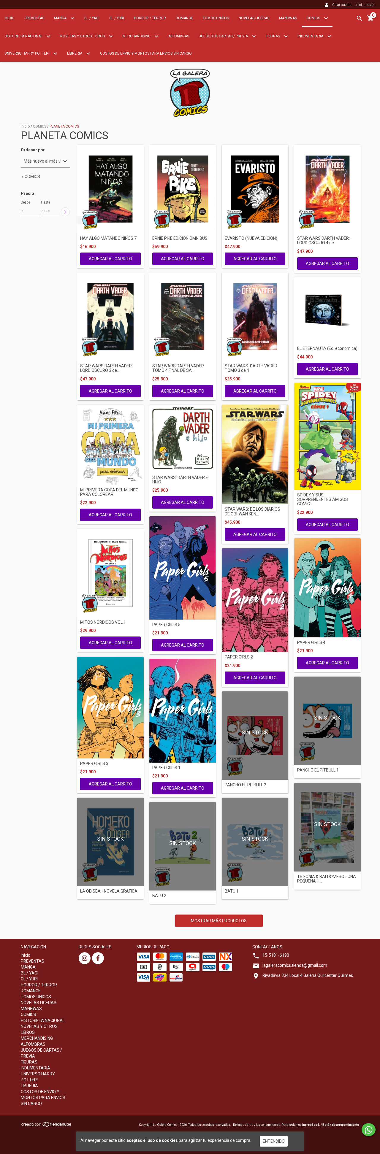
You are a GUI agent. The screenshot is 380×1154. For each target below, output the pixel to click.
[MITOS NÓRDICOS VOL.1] (110, 573)
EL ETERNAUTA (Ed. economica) (327, 348)
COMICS (314, 18)
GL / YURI (116, 18)
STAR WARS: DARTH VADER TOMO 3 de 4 (251, 368)
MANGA (60, 18)
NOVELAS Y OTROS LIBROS (83, 36)
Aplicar (65, 211)
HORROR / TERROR (150, 18)
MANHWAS (288, 18)
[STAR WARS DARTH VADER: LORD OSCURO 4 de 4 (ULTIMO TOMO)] (327, 189)
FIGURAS (273, 36)
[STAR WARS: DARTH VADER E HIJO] (182, 438)
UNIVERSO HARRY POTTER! (27, 53)
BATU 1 (232, 891)
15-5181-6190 (275, 955)
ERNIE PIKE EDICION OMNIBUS (180, 238)
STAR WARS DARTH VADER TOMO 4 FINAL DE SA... (178, 368)
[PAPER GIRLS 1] (182, 711)
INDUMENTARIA (311, 36)
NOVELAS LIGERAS (254, 18)
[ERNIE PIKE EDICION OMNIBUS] (182, 189)
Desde (25, 202)
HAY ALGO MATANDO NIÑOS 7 (108, 238)
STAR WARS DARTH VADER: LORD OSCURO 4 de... (323, 240)
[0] (370, 20)
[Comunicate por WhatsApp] (369, 1129)
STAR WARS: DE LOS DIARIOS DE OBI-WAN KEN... (252, 511)
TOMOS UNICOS (216, 18)
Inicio (9, 18)
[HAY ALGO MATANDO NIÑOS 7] (110, 189)
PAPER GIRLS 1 (166, 768)
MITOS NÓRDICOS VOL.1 (103, 622)
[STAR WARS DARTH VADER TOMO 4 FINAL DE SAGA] (182, 316)
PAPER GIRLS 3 (94, 763)
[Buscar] (359, 18)
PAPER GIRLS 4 (311, 642)
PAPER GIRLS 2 (239, 657)
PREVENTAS (34, 18)
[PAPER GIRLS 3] (110, 707)
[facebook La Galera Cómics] (98, 958)
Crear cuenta (342, 5)
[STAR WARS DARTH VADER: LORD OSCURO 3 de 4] (110, 316)
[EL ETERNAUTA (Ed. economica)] (327, 310)
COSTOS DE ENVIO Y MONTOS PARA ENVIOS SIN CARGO (146, 53)
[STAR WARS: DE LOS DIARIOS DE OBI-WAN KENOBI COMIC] (255, 454)
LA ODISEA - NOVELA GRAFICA (108, 891)
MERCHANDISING (137, 36)
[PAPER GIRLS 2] (255, 600)
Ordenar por (33, 150)
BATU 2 (159, 895)
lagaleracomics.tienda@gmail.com (294, 965)
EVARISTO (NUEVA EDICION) (251, 238)
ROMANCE (184, 18)
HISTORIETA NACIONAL (23, 36)
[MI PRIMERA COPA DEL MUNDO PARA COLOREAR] (110, 445)
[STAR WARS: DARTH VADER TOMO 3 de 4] (255, 316)
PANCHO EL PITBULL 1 (318, 770)
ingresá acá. (311, 1124)
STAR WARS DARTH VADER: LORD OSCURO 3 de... (106, 368)
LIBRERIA (75, 53)
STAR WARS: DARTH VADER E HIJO (180, 479)
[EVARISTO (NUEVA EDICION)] (255, 189)
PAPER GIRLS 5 (166, 625)
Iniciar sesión (365, 5)
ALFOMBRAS (178, 36)
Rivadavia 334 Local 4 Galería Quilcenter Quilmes (307, 975)
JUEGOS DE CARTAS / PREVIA (224, 36)
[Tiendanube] (47, 1126)
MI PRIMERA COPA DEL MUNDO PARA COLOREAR (109, 492)
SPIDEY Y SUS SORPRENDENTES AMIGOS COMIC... (322, 500)
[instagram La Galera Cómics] (85, 958)
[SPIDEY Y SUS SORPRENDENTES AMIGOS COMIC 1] (327, 436)
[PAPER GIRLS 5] (182, 568)
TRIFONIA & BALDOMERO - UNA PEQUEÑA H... (326, 878)
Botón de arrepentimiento (340, 1124)
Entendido (274, 1141)
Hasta (45, 202)
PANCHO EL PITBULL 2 (245, 785)
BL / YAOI (91, 18)
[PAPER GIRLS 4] (327, 587)
